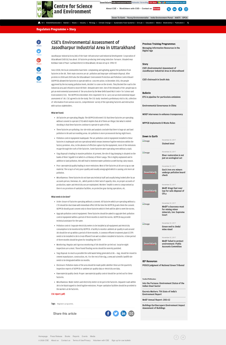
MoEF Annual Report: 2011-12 (156, 300)
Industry (83, 23)
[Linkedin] (174, 9)
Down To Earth (118, 17)
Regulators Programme (51, 29)
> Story (71, 29)
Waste (74, 23)
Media (158, 23)
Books (67, 336)
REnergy (92, 23)
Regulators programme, (65, 304)
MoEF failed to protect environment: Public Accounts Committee (172, 244)
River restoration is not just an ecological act (173, 156)
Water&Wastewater (53, 23)
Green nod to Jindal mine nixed (171, 228)
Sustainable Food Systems (124, 23)
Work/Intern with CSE (129, 8)
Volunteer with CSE (101, 340)
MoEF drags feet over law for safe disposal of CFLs (173, 191)
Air (42, 23)
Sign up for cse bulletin (121, 340)
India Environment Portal (162, 17)
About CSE (111, 8)
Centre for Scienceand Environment (73, 9)
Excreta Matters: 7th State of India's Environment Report (159, 293)
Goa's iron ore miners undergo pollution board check (173, 172)
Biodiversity (167, 23)
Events (84, 336)
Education (149, 23)
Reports (76, 336)
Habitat (66, 23)
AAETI (177, 17)
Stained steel (168, 143)
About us (55, 340)
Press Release (56, 336)
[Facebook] (180, 9)
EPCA (184, 17)
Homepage (43, 336)
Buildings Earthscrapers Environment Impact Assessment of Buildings (163, 306)
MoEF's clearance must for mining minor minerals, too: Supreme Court (173, 210)
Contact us (147, 8)
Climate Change (105, 23)
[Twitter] (169, 9)
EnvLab (140, 23)
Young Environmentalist (138, 17)
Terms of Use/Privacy (82, 340)
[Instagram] (186, 9)
